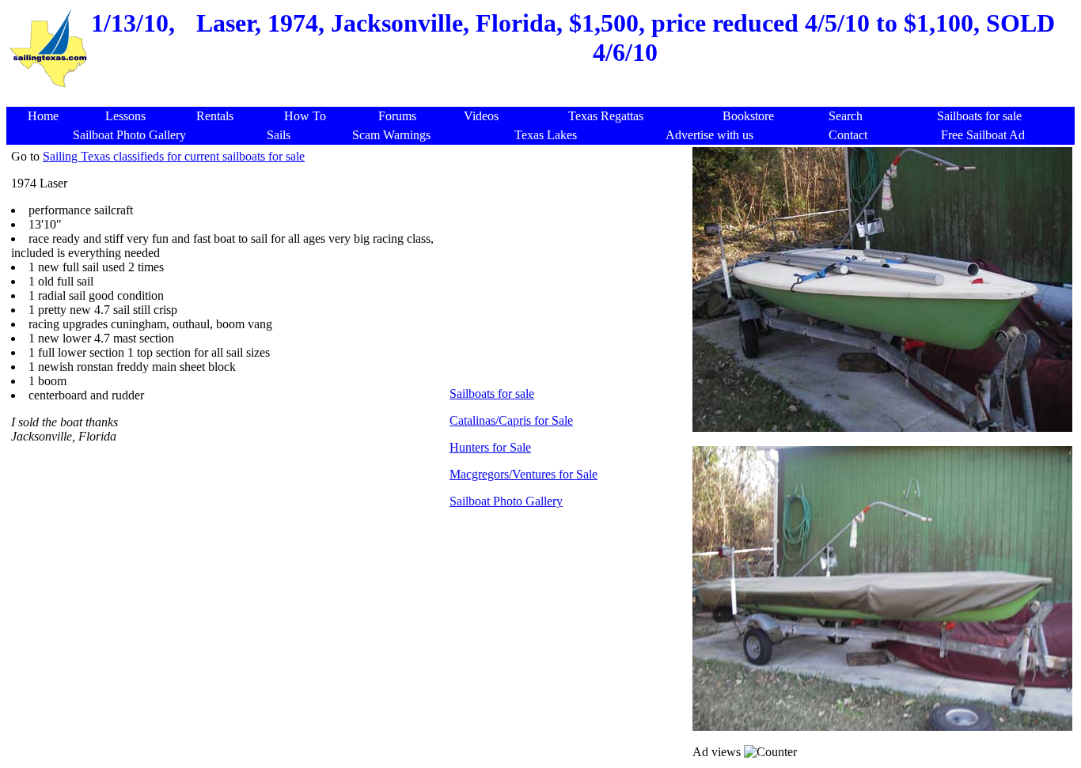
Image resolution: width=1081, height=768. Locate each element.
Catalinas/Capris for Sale (511, 420)
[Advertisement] (543, 98)
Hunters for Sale (490, 447)
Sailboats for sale (491, 393)
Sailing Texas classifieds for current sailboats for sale (174, 156)
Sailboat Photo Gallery (506, 501)
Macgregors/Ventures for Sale (523, 474)
